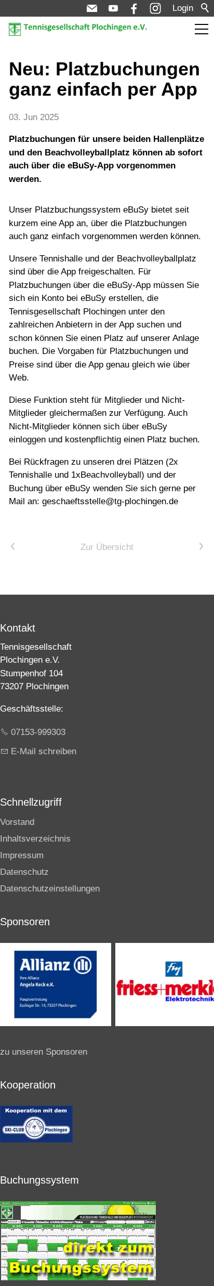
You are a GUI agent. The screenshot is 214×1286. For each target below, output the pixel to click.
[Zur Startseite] (79, 29)
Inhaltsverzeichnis (35, 839)
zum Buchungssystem (167, 25)
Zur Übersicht (107, 547)
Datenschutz (24, 872)
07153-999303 (38, 732)
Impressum (22, 855)
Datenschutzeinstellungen (50, 889)
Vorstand (17, 822)
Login (182, 8)
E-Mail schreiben (43, 751)
